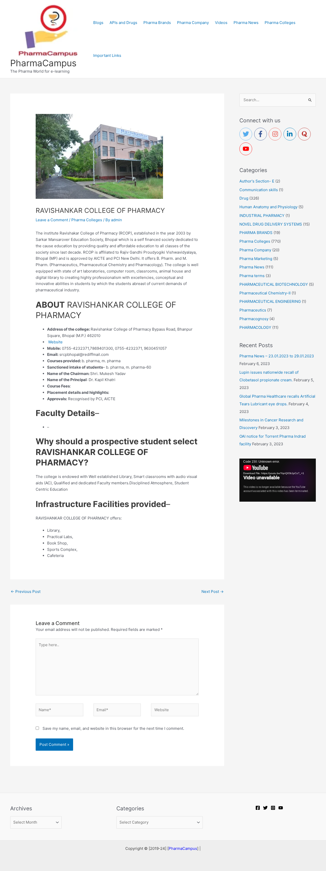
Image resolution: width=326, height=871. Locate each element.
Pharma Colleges (86, 219)
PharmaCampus (43, 63)
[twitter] (246, 134)
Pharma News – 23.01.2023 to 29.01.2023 (276, 356)
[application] (277, 480)
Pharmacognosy (253, 318)
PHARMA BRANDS (256, 232)
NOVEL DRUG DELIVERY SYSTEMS (270, 224)
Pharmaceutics (252, 310)
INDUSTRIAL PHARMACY (261, 215)
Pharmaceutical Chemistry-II (265, 293)
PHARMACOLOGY (255, 327)
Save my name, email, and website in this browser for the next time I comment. (113, 728)
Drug (243, 198)
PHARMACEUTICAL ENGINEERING (270, 301)
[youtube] (246, 148)
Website (55, 342)
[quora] (305, 134)
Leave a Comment (52, 219)
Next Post (212, 591)
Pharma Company (255, 250)
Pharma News (251, 267)
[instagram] (276, 134)
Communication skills (258, 189)
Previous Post (25, 591)
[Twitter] (265, 807)
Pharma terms (252, 275)
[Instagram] (273, 807)
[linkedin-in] (290, 134)
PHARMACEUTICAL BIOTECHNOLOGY (273, 284)
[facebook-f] (261, 134)
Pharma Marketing (255, 258)
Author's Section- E (256, 181)
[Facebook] (257, 807)
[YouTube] (280, 807)
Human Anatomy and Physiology (268, 206)
